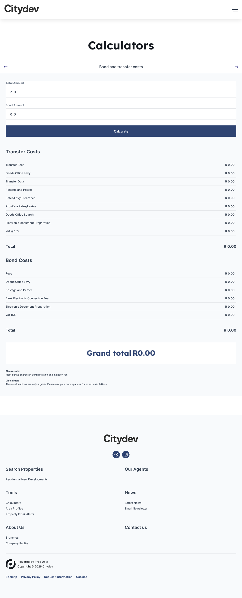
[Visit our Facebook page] (116, 454)
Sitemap (11, 577)
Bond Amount (15, 105)
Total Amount (15, 83)
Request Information (58, 577)
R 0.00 (229, 165)
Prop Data (41, 561)
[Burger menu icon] (234, 9)
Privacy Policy (30, 577)
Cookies (81, 577)
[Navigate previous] (6, 67)
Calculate (121, 131)
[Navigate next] (236, 67)
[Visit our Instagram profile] (126, 454)
